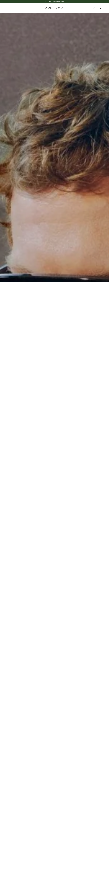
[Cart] (100, 8)
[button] (97, 8)
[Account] (94, 8)
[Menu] (9, 8)
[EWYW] (54, 8)
